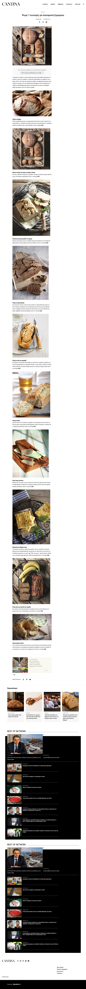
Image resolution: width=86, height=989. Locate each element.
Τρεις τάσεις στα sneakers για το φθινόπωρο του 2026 (34, 776)
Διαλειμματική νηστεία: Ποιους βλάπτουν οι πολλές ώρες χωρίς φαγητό (37, 765)
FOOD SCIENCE (11, 713)
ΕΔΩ (38, 176)
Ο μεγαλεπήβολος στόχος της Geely (51, 757)
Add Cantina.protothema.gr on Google (31, 72)
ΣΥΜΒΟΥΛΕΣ (65, 713)
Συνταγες (45, 4)
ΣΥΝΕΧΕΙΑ (46, 670)
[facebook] (39, 22)
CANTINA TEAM (38, 19)
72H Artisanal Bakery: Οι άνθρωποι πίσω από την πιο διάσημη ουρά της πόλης (51, 716)
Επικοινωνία (60, 971)
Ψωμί (14, 674)
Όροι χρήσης (60, 967)
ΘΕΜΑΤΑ (43, 12)
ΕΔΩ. (42, 125)
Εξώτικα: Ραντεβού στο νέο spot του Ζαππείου (32, 787)
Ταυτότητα (59, 973)
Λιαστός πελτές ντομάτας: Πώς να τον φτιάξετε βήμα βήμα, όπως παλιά (37, 798)
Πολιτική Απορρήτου (62, 969)
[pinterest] (43, 22)
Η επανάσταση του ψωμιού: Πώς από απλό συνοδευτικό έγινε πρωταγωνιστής (33, 716)
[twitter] (46, 22)
